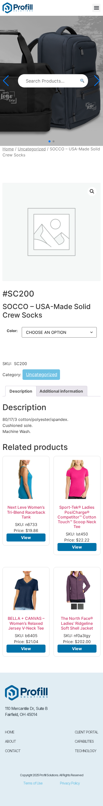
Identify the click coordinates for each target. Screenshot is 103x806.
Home (8, 148)
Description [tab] (21, 391)
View (26, 537)
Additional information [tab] (61, 391)
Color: (12, 331)
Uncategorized (32, 148)
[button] (96, 8)
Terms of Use (32, 783)
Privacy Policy (70, 783)
